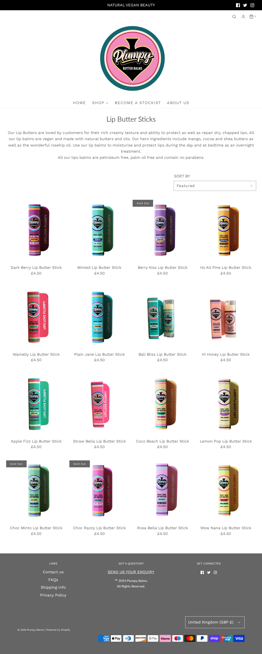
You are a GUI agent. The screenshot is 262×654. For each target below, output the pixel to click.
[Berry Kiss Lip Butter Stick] (163, 230)
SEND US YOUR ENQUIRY (131, 572)
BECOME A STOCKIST (138, 102)
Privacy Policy (53, 595)
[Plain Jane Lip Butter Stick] (99, 317)
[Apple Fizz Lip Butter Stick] (36, 404)
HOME (79, 102)
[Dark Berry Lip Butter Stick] (36, 230)
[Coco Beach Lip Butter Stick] (163, 404)
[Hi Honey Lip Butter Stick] (226, 317)
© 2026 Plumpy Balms (30, 629)
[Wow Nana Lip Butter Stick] (226, 490)
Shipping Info (53, 587)
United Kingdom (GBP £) (211, 622)
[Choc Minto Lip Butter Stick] (36, 490)
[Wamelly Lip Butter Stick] (36, 317)
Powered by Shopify (58, 629)
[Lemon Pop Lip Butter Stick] (226, 404)
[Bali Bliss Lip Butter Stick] (163, 317)
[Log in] (243, 17)
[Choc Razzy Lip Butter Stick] (99, 490)
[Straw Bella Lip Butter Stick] (99, 404)
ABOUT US (178, 102)
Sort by (182, 176)
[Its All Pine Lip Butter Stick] (226, 230)
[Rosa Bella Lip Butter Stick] (163, 490)
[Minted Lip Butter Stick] (99, 230)
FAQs (53, 579)
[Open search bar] (234, 16)
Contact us (53, 572)
